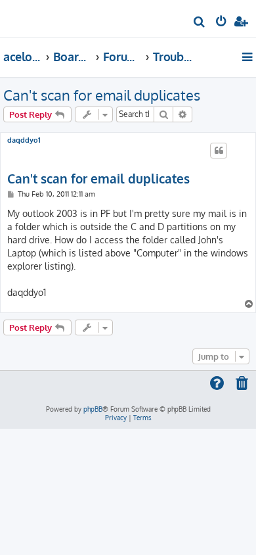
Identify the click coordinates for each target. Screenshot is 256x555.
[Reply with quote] (218, 150)
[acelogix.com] (31, 17)
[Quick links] (248, 56)
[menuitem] (199, 23)
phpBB (92, 409)
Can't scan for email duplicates (101, 94)
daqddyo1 (24, 140)
